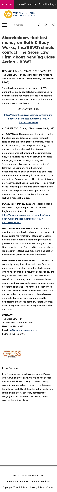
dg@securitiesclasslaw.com (23, 330)
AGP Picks (7, 4)
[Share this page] (53, 25)
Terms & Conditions (41, 481)
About (16, 475)
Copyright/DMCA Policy (15, 487)
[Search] (39, 25)
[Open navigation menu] (4, 25)
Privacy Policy (36, 487)
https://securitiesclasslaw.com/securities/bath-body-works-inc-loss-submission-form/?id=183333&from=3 (28, 119)
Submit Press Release (17, 481)
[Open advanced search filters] (46, 25)
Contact (50, 487)
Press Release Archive (33, 475)
